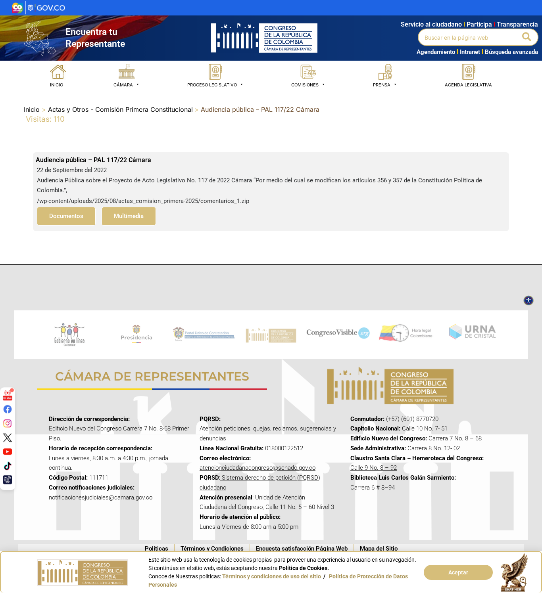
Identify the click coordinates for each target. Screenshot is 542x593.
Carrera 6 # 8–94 (372, 487)
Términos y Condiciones (212, 548)
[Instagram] (7, 423)
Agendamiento (436, 51)
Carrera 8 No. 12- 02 (433, 448)
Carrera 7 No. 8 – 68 (455, 438)
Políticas (156, 548)
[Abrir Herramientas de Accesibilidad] (528, 300)
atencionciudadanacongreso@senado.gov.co (257, 467)
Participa (481, 24)
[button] (527, 37)
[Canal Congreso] (7, 479)
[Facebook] (7, 409)
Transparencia (517, 24)
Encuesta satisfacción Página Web (302, 548)
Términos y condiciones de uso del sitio (271, 576)
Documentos (66, 216)
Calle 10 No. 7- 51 (425, 428)
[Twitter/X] (7, 437)
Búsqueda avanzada (511, 51)
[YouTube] (7, 451)
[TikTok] (7, 465)
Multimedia (129, 216)
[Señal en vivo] (7, 394)
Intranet (468, 51)
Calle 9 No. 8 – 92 (373, 467)
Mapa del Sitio (379, 548)
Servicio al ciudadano (431, 24)
